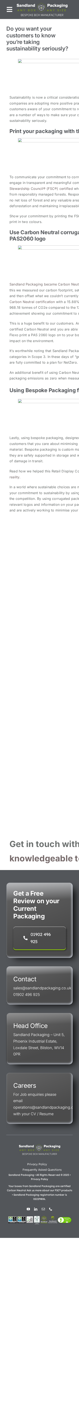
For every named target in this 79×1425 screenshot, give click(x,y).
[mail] (43, 1209)
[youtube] (28, 1209)
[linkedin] (35, 1209)
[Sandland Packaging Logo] (42, 4)
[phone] (50, 1209)
